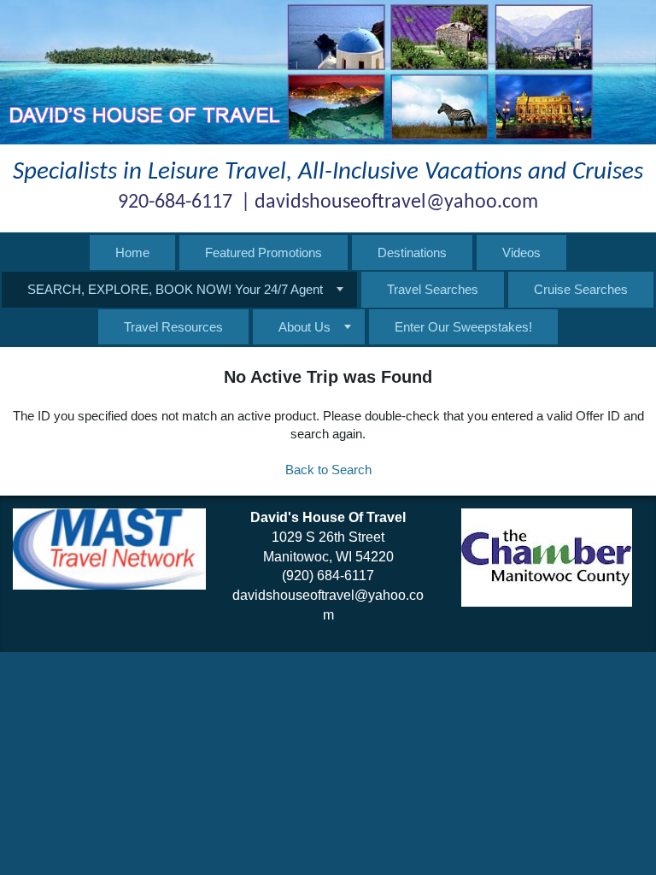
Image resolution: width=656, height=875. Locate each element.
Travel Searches (432, 289)
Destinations (412, 252)
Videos (521, 252)
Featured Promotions (263, 252)
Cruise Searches (581, 289)
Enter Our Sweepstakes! (463, 327)
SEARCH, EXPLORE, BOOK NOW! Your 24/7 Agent (175, 289)
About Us (304, 327)
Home (132, 252)
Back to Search (328, 469)
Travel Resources (173, 327)
